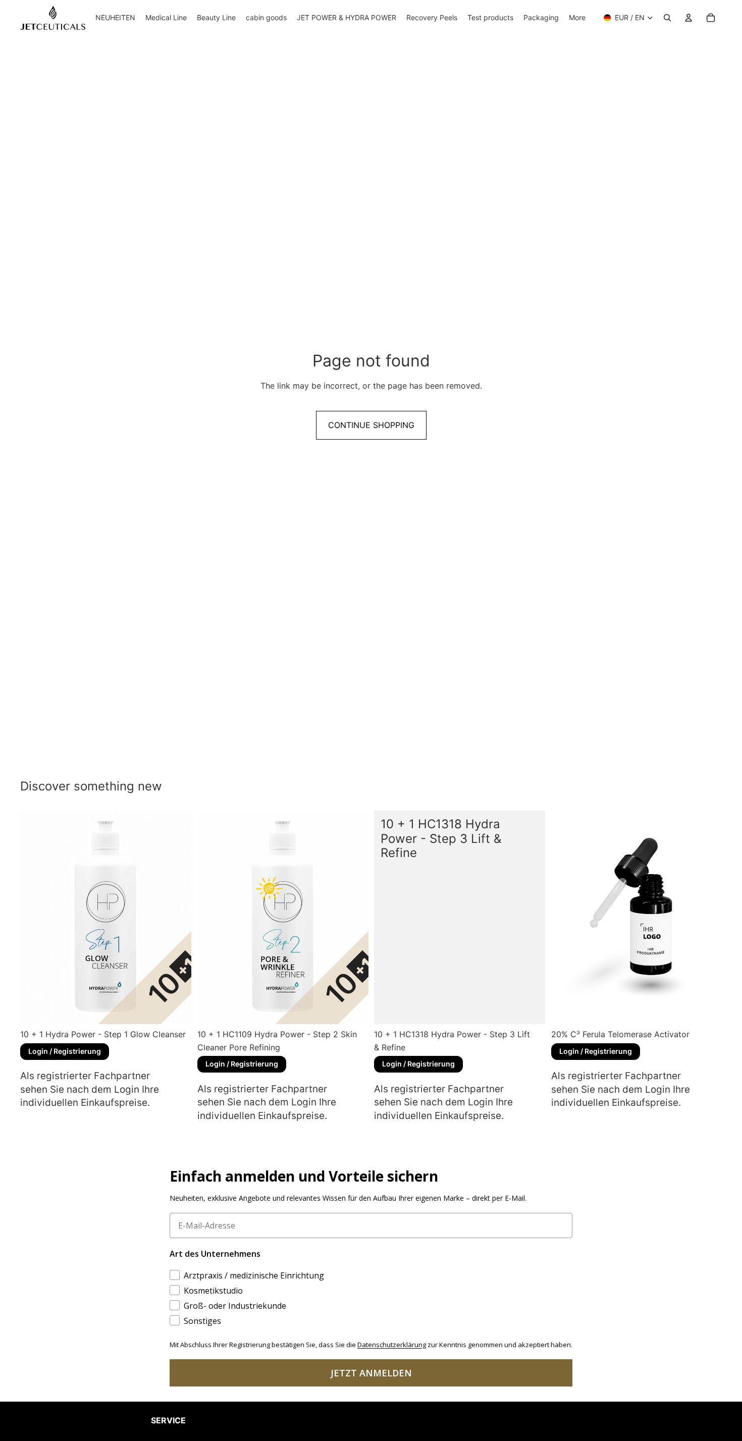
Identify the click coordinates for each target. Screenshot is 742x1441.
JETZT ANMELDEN (371, 1373)
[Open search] (667, 18)
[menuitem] (577, 18)
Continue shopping (371, 425)
